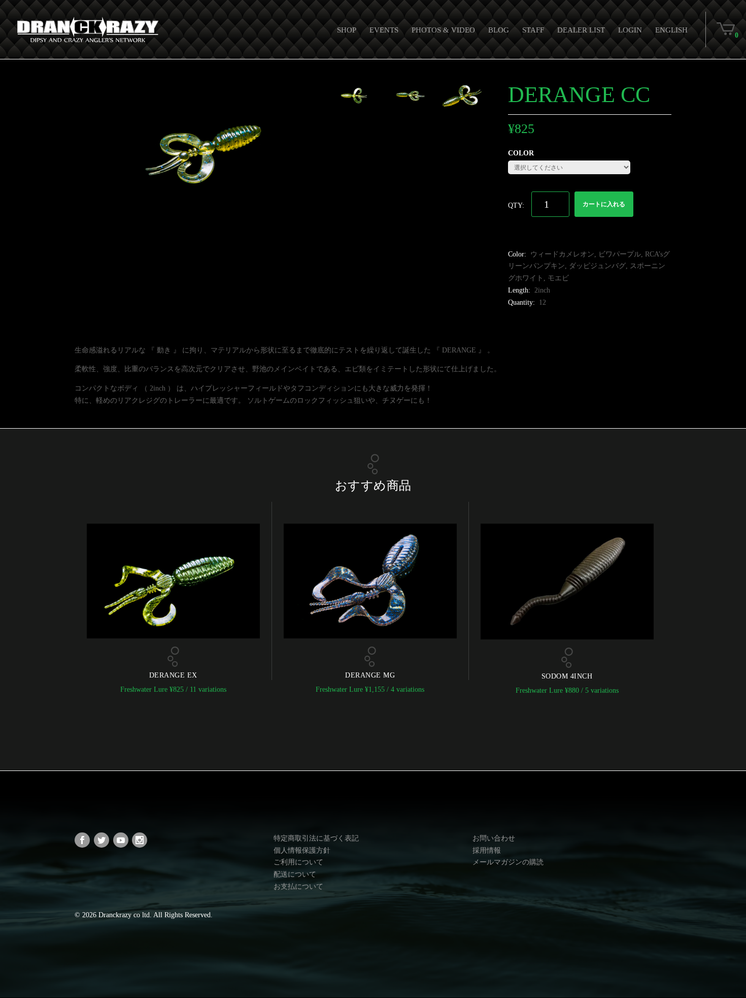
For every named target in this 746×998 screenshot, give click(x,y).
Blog (498, 30)
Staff (533, 30)
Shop (346, 30)
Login (630, 30)
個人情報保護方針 (302, 850)
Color (521, 153)
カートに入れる (604, 204)
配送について (295, 874)
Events (383, 30)
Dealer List (581, 30)
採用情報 (486, 850)
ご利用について (298, 862)
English (671, 30)
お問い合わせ (493, 838)
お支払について (298, 886)
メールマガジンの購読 (508, 862)
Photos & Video (443, 30)
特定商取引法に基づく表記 (316, 838)
